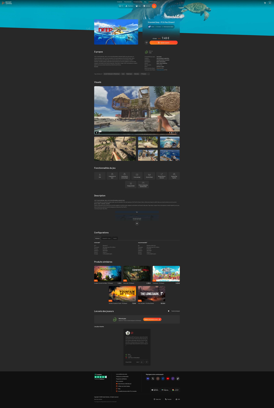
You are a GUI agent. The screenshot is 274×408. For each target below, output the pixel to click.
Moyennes (159, 68)
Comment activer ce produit (163, 60)
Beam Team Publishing (162, 63)
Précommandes (127, 1)
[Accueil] (7, 3)
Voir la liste (159, 56)
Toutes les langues (175, 311)
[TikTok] (178, 379)
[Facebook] (163, 379)
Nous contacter (119, 381)
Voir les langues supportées (163, 58)
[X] (153, 379)
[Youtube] (168, 379)
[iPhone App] (154, 390)
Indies (162, 66)
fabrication (136, 73)
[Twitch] (173, 379)
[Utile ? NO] (146, 362)
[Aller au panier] (265, 3)
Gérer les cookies (98, 399)
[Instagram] (158, 379)
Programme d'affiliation (121, 379)
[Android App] (165, 390)
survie (123, 73)
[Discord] (148, 379)
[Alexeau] (128, 333)
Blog (145, 1)
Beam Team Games (161, 61)
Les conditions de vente (121, 374)
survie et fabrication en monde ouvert (112, 73)
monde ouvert (129, 73)
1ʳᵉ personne (143, 73)
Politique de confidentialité (122, 376)
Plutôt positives (160, 69)
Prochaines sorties (138, 1)
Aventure (159, 66)
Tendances (119, 1)
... (148, 73)
